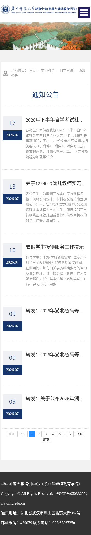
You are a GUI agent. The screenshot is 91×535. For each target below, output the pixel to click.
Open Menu (84, 12)
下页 (80, 434)
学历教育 (48, 70)
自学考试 (66, 70)
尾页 (46, 440)
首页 (32, 70)
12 (69, 434)
